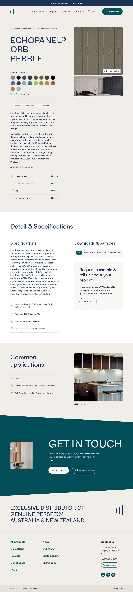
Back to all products (22, 28)
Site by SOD (117, 588)
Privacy (13, 588)
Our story (48, 548)
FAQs (13, 569)
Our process (17, 562)
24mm (48, 143)
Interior (18, 378)
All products (17, 541)
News (46, 541)
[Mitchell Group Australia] (20, 11)
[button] (76, 404)
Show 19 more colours (19, 94)
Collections (17, 548)
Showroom (49, 562)
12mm (38, 143)
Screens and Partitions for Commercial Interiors (35, 385)
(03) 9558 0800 (109, 559)
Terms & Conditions (30, 588)
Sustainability (51, 555)
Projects (15, 555)
